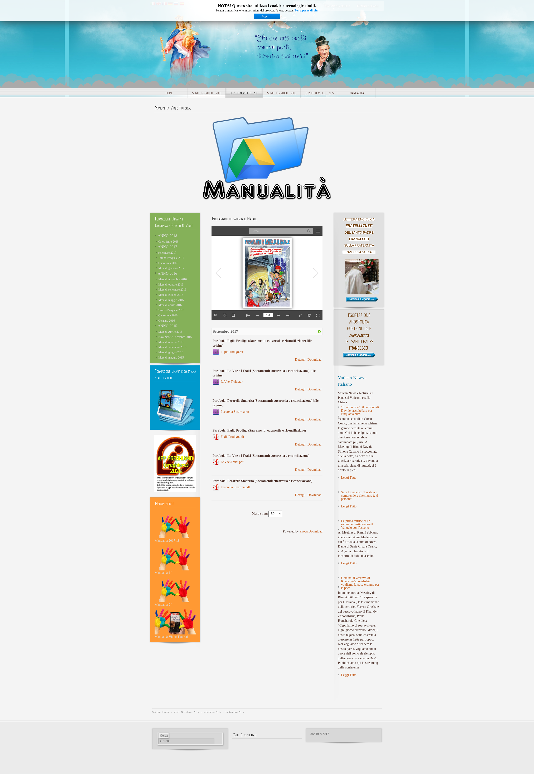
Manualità (357, 93)
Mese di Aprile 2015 (170, 331)
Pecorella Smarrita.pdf (235, 487)
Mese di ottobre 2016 (170, 284)
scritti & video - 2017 (244, 93)
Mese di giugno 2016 (170, 294)
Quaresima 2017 (168, 263)
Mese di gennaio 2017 (171, 268)
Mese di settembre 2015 (172, 347)
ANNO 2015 (167, 326)
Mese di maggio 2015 (171, 357)
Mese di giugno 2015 (170, 352)
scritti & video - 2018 (206, 93)
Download (314, 359)
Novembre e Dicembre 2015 (175, 337)
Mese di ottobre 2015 (170, 342)
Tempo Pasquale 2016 (171, 310)
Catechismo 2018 (168, 241)
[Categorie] (319, 331)
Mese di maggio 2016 (171, 300)
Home (169, 93)
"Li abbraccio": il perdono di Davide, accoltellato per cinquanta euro (360, 410)
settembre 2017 (167, 252)
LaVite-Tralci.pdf (232, 462)
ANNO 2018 (167, 236)
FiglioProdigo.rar (232, 352)
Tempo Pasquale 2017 (171, 257)
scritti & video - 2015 (319, 93)
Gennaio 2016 (166, 320)
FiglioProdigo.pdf (232, 436)
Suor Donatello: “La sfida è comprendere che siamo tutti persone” (359, 495)
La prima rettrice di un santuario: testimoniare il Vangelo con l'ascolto (357, 524)
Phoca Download (311, 531)
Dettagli (300, 359)
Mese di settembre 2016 (172, 289)
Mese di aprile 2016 (170, 305)
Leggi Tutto (348, 477)
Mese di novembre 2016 (172, 279)
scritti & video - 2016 (281, 93)
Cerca (164, 735)
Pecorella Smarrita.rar (235, 411)
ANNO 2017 (167, 247)
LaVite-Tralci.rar (232, 381)
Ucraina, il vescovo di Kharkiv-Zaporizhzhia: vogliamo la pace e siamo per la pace (360, 583)
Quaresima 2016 (168, 315)
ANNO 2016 (167, 273)
